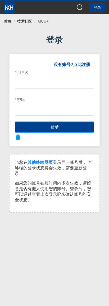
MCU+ (43, 21)
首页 (7, 21)
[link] (7, 21)
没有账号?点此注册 (72, 64)
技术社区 (24, 21)
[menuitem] (9, 6)
